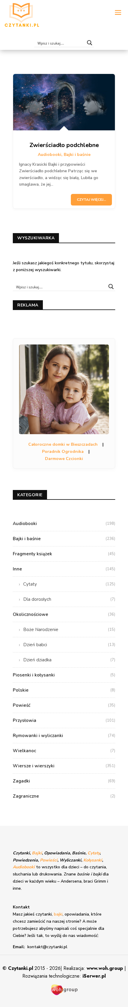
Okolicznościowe (64, 614)
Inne (64, 569)
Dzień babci (69, 645)
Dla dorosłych (69, 599)
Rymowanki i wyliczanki (64, 736)
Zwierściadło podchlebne (64, 145)
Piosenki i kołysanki (64, 675)
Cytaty (69, 584)
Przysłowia (64, 720)
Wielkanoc (64, 751)
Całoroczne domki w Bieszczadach (63, 444)
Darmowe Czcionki (64, 458)
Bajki (37, 853)
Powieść (64, 705)
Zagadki (64, 781)
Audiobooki (49, 154)
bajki (58, 914)
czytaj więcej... (91, 199)
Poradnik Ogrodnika (63, 451)
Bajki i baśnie (77, 154)
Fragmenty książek (64, 554)
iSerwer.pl (94, 976)
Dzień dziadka (69, 660)
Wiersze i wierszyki (64, 766)
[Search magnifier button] (89, 43)
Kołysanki (92, 860)
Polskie (64, 690)
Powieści (48, 860)
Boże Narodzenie (69, 630)
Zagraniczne (64, 796)
